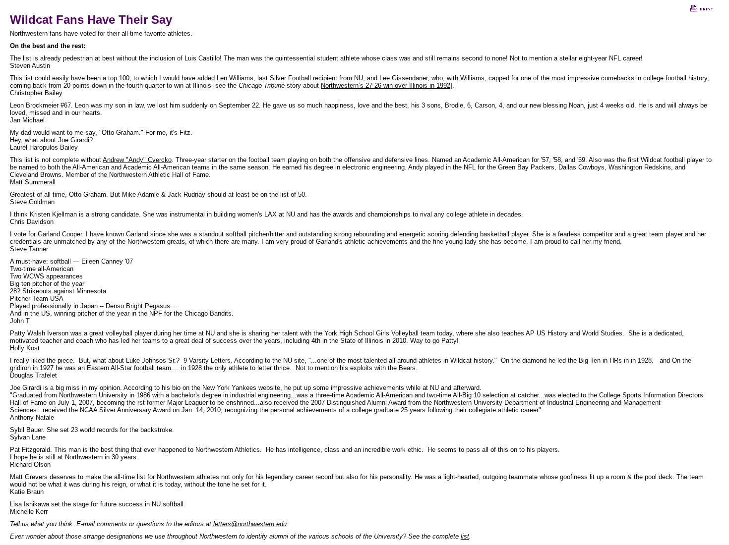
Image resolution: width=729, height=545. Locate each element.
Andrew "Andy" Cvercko (137, 160)
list (465, 536)
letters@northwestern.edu (250, 524)
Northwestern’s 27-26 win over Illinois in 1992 (385, 85)
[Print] (701, 10)
